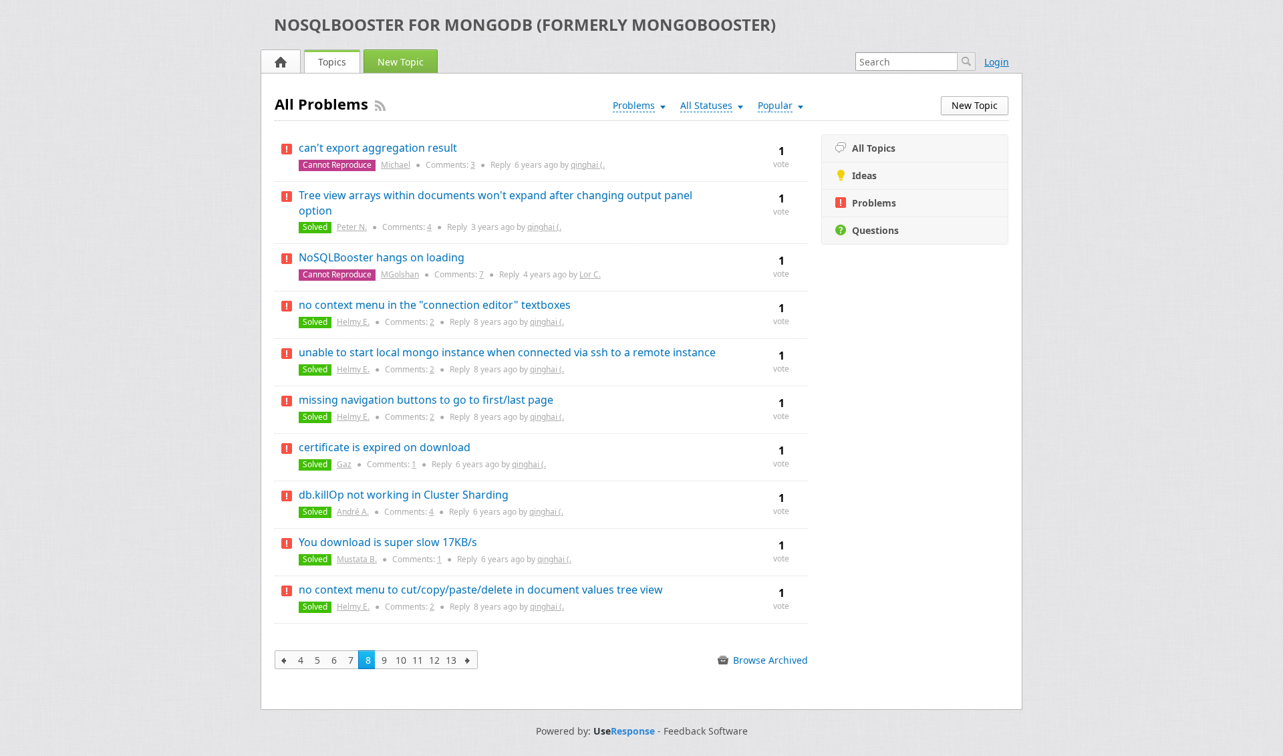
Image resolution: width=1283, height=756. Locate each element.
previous (284, 659)
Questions (875, 230)
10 (401, 660)
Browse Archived (769, 660)
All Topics (873, 148)
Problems (874, 203)
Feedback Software (706, 731)
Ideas (864, 175)
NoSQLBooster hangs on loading (381, 257)
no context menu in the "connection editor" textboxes (435, 304)
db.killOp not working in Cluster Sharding (404, 494)
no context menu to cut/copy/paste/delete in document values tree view (481, 589)
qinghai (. (588, 164)
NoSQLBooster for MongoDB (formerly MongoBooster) (525, 24)
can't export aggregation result (378, 147)
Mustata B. (357, 559)
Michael (395, 164)
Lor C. (590, 274)
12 (434, 660)
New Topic (401, 61)
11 (417, 660)
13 (451, 660)
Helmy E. (353, 322)
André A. (353, 511)
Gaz (344, 464)
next (468, 659)
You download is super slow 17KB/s (388, 542)
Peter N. (352, 227)
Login (996, 61)
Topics (332, 61)
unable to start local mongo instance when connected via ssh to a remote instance (507, 352)
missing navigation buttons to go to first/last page (426, 399)
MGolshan (400, 274)
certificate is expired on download (384, 447)
